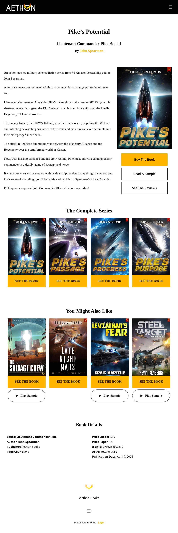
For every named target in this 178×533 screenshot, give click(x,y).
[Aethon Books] (21, 7)
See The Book (27, 281)
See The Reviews (144, 188)
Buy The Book (144, 159)
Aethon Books (89, 498)
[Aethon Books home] (89, 487)
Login (101, 522)
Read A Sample (144, 174)
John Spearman (91, 51)
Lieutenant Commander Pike (36, 437)
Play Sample (28, 395)
